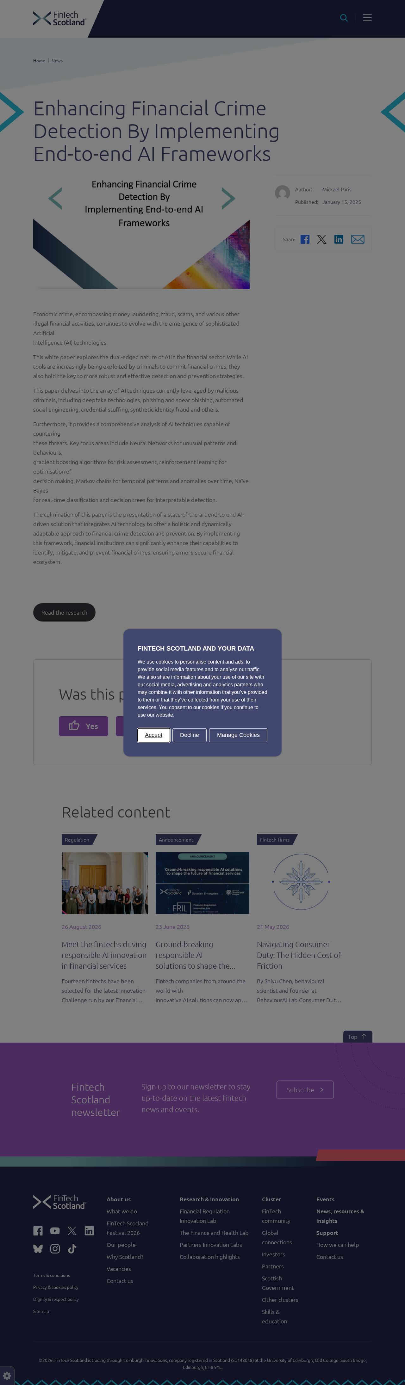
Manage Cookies (238, 735)
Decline (189, 735)
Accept (153, 735)
